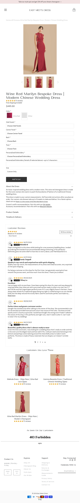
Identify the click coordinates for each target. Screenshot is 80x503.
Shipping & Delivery (46, 464)
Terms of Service (48, 482)
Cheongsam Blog (30, 466)
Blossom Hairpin (46, 207)
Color (8, 111)
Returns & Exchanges (45, 469)
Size (7, 168)
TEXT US (16, 472)
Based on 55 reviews (15, 234)
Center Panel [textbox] (11, 130)
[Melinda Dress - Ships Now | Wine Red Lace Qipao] (22, 365)
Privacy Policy (47, 478)
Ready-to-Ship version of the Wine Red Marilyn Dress (32, 201)
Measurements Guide (47, 474)
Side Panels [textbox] (10, 122)
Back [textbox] (8, 137)
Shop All (27, 463)
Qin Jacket (46, 205)
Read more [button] (11, 296)
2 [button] (37, 342)
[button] (10, 101)
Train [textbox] (8, 145)
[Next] (58, 82)
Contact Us (46, 485)
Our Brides (28, 475)
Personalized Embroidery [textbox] (15, 153)
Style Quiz (27, 472)
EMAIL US (8, 472)
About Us (27, 469)
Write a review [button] (66, 232)
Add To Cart (16, 179)
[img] (18, 242)
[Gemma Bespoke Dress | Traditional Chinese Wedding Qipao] (57, 365)
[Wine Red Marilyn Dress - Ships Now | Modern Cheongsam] (22, 402)
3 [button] (40, 342)
